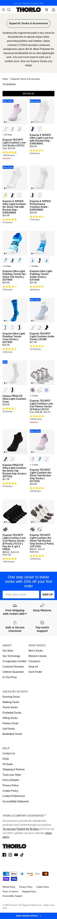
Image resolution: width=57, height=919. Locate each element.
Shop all (33, 666)
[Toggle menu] (3, 9)
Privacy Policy (11, 785)
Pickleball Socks (12, 712)
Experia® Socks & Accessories (25, 79)
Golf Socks (9, 728)
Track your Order (12, 774)
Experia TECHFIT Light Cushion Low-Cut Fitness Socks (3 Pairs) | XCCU (41, 405)
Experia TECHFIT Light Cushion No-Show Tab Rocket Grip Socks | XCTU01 (41, 475)
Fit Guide (8, 764)
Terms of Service (10, 891)
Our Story (8, 650)
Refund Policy (9, 887)
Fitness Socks (10, 723)
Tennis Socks (10, 707)
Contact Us (9, 753)
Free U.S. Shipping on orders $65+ (28, 3)
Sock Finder (35, 672)
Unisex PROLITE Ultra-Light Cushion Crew (14, 399)
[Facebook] (4, 855)
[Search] (10, 9)
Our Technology (11, 656)
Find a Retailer (11, 780)
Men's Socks (35, 650)
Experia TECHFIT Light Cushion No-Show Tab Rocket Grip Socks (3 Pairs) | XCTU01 (42, 541)
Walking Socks (11, 702)
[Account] (53, 9)
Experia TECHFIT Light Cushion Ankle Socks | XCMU (42, 336)
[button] (28, 916)
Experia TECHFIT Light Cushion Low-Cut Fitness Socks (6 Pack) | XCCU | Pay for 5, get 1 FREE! (14, 542)
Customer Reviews (13, 666)
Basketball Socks (12, 734)
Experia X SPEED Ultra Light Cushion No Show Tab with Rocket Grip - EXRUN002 (14, 207)
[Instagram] (10, 855)
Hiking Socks (10, 718)
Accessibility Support (12, 896)
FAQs (6, 758)
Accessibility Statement (16, 801)
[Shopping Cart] (46, 9)
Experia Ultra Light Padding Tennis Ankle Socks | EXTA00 (41, 275)
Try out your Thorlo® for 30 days (21, 829)
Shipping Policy (29, 891)
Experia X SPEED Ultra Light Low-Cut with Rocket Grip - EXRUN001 (41, 139)
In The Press (10, 677)
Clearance (34, 661)
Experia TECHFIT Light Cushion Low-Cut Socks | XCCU (14, 142)
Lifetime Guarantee (13, 672)
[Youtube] (16, 855)
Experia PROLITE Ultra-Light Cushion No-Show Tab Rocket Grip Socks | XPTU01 (14, 471)
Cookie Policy (10, 790)
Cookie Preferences (14, 796)
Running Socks (11, 696)
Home (5, 79)
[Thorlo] (28, 9)
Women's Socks (37, 656)
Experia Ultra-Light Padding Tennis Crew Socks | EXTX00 (14, 337)
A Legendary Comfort (14, 661)
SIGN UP (47, 594)
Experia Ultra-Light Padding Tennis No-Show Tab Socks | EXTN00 (14, 275)
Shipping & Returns (14, 769)
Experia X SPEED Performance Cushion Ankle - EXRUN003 (40, 205)
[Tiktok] (22, 855)
